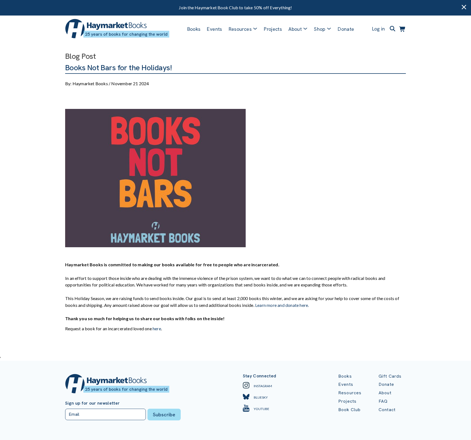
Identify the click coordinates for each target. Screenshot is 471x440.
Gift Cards (390, 376)
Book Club (349, 410)
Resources (240, 29)
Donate (346, 29)
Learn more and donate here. (282, 305)
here (157, 328)
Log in (378, 29)
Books (194, 29)
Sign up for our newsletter (92, 403)
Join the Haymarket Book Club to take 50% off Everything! (235, 7)
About (385, 393)
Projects (273, 29)
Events (214, 29)
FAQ (383, 401)
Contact (387, 410)
